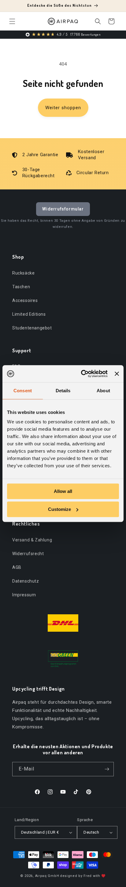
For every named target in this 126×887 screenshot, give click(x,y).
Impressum (24, 594)
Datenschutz (25, 581)
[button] (12, 21)
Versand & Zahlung (32, 539)
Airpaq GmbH (47, 876)
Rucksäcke (23, 273)
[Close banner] (117, 374)
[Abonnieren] (106, 769)
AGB (16, 567)
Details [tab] (63, 390)
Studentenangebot (32, 327)
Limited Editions (29, 314)
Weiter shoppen (63, 107)
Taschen (21, 286)
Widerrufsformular (62, 208)
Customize (59, 509)
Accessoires (25, 300)
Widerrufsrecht (28, 553)
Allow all (63, 491)
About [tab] (103, 390)
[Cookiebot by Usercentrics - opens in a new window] (82, 374)
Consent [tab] (22, 390)
